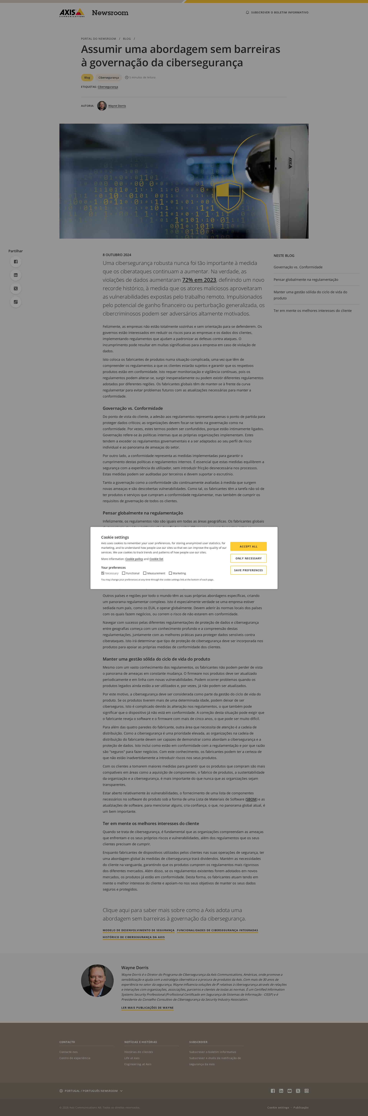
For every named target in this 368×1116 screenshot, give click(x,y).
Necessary (111, 573)
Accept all (249, 546)
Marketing (179, 573)
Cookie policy (134, 559)
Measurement (156, 573)
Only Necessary (249, 558)
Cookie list (156, 559)
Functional (133, 573)
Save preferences (248, 570)
